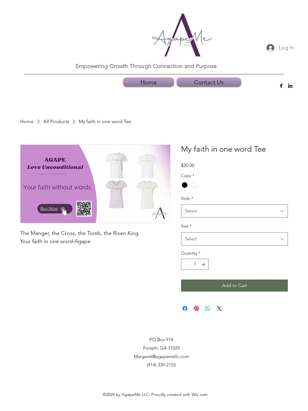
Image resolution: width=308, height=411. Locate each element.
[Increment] (204, 264)
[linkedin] (290, 86)
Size (186, 226)
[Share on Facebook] (185, 308)
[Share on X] (219, 308)
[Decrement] (185, 264)
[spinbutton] (194, 264)
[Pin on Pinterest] (196, 308)
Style (187, 198)
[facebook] (281, 86)
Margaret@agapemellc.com (161, 356)
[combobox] (234, 211)
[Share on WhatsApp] (207, 308)
